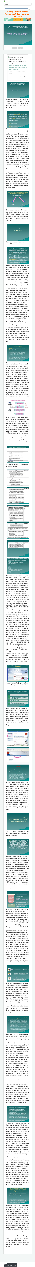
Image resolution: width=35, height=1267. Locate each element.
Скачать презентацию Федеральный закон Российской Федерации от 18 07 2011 (17, 67)
